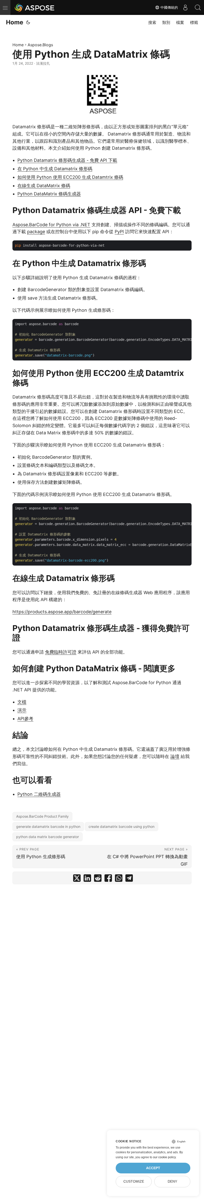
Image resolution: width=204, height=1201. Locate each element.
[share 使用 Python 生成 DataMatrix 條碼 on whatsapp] (118, 879)
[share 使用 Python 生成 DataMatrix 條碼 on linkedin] (87, 879)
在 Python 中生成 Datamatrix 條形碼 (54, 168)
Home (14, 22)
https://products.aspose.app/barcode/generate (61, 611)
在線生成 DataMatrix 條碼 (43, 185)
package (36, 231)
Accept (153, 1168)
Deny (172, 1181)
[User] (185, 7)
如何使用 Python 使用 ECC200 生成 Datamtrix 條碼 (70, 177)
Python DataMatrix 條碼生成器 (49, 193)
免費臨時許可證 (60, 652)
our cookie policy (164, 1157)
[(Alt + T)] (28, 22)
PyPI (119, 231)
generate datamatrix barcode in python (48, 826)
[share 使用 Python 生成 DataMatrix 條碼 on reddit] (98, 879)
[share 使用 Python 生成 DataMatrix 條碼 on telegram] (129, 879)
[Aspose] (34, 7)
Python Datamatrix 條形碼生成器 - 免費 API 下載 (67, 160)
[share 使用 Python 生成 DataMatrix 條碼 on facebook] (108, 879)
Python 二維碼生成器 (39, 794)
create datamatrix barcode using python (121, 826)
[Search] (198, 7)
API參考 (25, 718)
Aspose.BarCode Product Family (42, 816)
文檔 (21, 702)
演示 (21, 710)
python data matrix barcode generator (47, 837)
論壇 (174, 756)
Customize (133, 1181)
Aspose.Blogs (40, 44)
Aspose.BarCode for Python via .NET (51, 224)
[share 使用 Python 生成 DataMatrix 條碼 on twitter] (77, 879)
